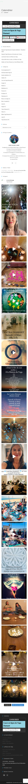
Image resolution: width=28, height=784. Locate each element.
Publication (3, 96)
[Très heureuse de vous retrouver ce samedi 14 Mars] (14, 326)
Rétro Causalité (4, 101)
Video (2, 111)
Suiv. (17, 26)
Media (2, 85)
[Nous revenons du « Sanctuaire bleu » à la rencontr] (14, 534)
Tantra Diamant (4, 109)
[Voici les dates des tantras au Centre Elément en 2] (14, 664)
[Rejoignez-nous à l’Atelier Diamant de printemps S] (14, 300)
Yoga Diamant (4, 119)
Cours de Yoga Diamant (6, 80)
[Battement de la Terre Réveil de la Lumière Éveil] (14, 612)
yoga (2, 117)
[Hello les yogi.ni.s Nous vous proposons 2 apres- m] (14, 197)
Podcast (3, 90)
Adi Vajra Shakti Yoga (5, 72)
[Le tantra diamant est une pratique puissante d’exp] (14, 404)
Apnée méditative (5, 75)
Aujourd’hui (11, 26)
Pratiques (3, 93)
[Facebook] (12, 163)
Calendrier (6, 12)
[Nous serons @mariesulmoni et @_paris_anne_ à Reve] (14, 223)
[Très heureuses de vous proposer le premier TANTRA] (14, 482)
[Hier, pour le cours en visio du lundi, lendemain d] (14, 430)
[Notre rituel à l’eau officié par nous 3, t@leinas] (14, 690)
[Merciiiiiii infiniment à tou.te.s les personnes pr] (14, 508)
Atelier (2, 77)
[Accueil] (1, 12)
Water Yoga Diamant (5, 114)
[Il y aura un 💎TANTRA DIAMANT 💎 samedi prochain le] (14, 249)
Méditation (3, 88)
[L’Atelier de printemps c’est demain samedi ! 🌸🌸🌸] (14, 586)
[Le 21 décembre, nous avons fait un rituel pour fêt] (14, 638)
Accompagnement (5, 70)
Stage (2, 106)
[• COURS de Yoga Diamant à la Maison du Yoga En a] (14, 456)
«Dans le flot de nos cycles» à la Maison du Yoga (11, 59)
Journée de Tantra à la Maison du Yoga (9, 56)
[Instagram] (15, 163)
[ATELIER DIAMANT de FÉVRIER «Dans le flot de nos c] (14, 378)
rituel (2, 104)
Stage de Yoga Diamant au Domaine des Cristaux (11, 54)
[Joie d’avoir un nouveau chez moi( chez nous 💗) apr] (14, 275)
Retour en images (5, 98)
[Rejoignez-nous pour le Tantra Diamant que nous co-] (14, 352)
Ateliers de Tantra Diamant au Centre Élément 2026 (12, 62)
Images (2, 83)
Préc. (6, 26)
